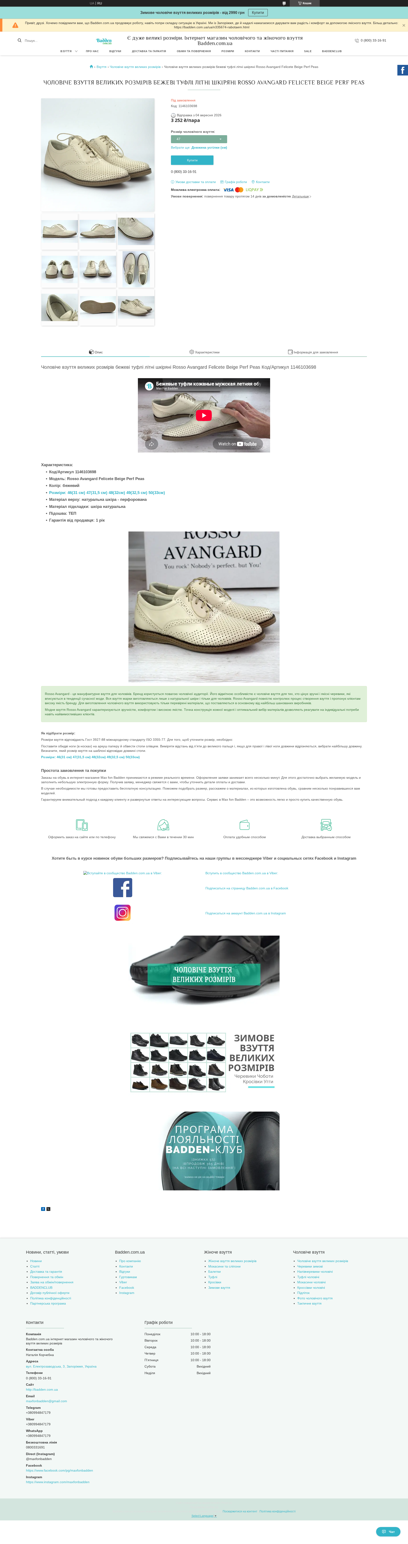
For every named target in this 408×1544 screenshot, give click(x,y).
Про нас (92, 51)
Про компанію (130, 1261)
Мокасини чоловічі (311, 1282)
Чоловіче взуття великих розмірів (135, 67)
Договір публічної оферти (49, 1293)
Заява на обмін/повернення (51, 1282)
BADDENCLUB (332, 51)
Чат (392, 1532)
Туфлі (212, 1277)
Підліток (303, 1293)
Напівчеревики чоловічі (315, 1271)
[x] (48, 1210)
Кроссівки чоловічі (311, 1287)
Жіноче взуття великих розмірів (232, 1261)
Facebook (126, 1287)
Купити (258, 13)
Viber (123, 1282)
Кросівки (214, 1282)
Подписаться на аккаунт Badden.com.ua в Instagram (245, 913)
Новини (36, 1261)
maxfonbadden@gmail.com (46, 1401)
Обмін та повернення (194, 51)
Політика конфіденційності (50, 1298)
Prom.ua (226, 1503)
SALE (307, 51)
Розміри (227, 51)
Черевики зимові (310, 1266)
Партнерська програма (48, 1303)
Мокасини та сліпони (224, 1266)
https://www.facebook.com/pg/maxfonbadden (59, 1470)
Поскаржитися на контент (240, 1511)
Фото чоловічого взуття (315, 1298)
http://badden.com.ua (42, 1389)
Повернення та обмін (46, 1277)
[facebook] (43, 1210)
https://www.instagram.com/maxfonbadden (57, 1482)
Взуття (66, 51)
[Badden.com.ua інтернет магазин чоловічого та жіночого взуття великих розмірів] (104, 40)
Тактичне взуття (309, 1303)
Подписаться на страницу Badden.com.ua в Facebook (246, 888)
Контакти (252, 51)
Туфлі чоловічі (308, 1277)
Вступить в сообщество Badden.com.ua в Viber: (241, 873)
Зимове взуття (219, 1287)
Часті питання (282, 51)
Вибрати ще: (199, 147)
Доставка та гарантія (149, 51)
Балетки (214, 1271)
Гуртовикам (128, 1277)
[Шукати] (19, 40)
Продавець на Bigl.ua (204, 1507)
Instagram (126, 1293)
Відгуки (115, 51)
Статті (34, 1266)
